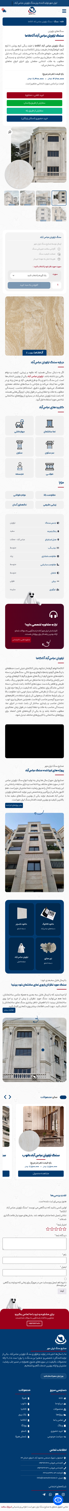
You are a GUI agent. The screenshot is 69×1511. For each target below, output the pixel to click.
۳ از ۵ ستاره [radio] (56, 1229)
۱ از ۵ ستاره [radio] (64, 1229)
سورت (55, 274)
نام (64, 1255)
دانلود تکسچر (21, 924)
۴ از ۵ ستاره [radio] (52, 1229)
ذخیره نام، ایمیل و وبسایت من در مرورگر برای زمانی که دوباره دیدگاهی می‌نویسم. (34, 1284)
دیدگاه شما (60, 1235)
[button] (10, 132)
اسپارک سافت (6, 1507)
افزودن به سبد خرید (29, 285)
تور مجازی (48, 958)
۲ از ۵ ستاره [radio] (60, 1229)
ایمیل (63, 1267)
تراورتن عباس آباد (35, 377)
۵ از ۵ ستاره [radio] (48, 1229)
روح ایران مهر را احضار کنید (53, 1376)
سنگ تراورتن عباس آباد (50, 237)
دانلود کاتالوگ (48, 924)
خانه (62, 21)
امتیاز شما (61, 1225)
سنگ (56, 21)
